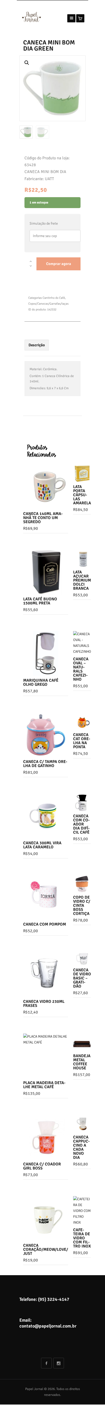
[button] (26, 62)
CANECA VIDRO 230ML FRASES (43, 1003)
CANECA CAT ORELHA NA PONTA (81, 741)
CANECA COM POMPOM (44, 924)
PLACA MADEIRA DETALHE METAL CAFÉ (44, 1084)
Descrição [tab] (37, 345)
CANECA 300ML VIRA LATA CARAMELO (42, 845)
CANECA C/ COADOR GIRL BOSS (42, 1166)
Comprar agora (58, 263)
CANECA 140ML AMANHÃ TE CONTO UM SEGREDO (43, 517)
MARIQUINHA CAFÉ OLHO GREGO (40, 682)
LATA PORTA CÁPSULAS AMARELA (82, 495)
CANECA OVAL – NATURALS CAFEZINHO (80, 669)
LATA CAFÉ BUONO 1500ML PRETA (40, 601)
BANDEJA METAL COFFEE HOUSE (81, 1062)
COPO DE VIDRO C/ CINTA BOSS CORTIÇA (81, 905)
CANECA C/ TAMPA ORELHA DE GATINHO (45, 763)
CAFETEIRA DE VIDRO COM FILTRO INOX (82, 1238)
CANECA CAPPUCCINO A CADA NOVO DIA (81, 1147)
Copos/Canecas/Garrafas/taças (48, 304)
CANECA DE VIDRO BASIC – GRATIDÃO (82, 978)
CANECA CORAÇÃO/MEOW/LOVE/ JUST (45, 1249)
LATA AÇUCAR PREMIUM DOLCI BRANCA (82, 580)
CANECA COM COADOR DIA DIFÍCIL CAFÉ (81, 824)
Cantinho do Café (54, 298)
